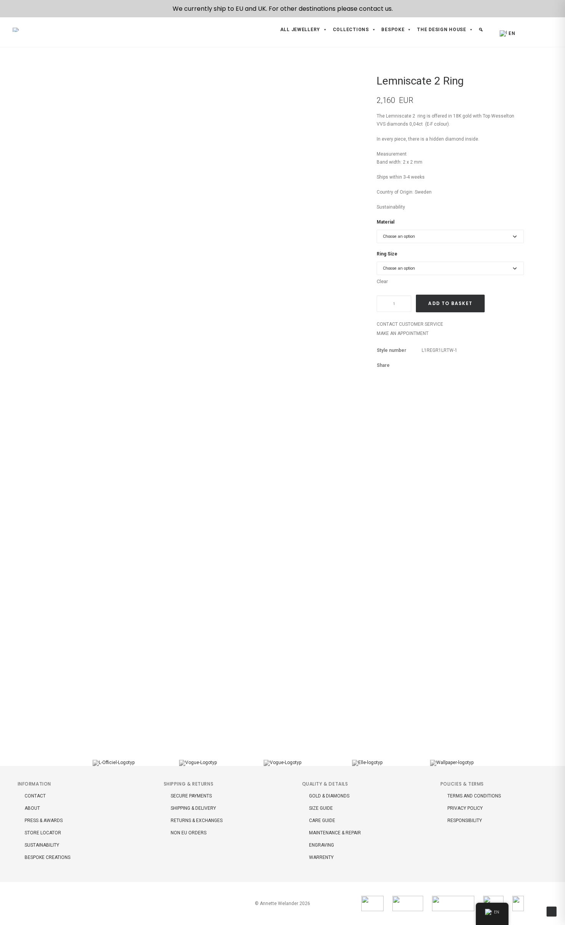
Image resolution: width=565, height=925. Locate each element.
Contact (35, 796)
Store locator (43, 832)
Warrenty (321, 857)
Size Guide (321, 808)
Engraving (321, 845)
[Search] (535, 32)
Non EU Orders (188, 832)
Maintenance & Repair (335, 832)
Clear (382, 281)
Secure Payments (191, 796)
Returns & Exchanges (197, 820)
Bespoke (392, 29)
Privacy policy (465, 808)
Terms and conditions (474, 796)
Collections (351, 29)
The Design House (441, 29)
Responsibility (464, 820)
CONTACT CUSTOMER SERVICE (410, 324)
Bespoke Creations (47, 857)
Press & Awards (44, 820)
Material (385, 222)
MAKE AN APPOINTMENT (403, 333)
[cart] (546, 32)
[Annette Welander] (17, 30)
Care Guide (322, 820)
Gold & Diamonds (329, 796)
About (32, 808)
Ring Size (387, 254)
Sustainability (391, 207)
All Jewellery (300, 29)
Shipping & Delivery (193, 808)
